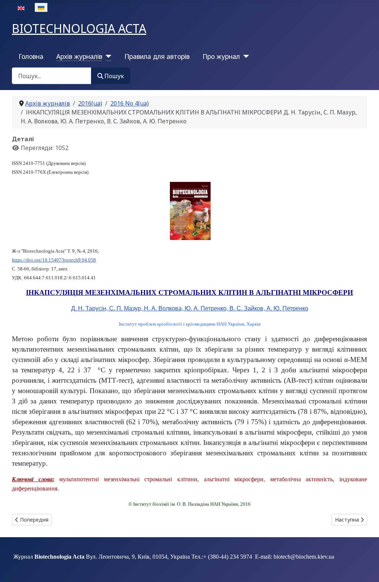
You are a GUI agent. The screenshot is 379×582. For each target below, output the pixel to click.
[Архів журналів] (106, 56)
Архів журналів (79, 56)
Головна (31, 56)
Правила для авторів (157, 56)
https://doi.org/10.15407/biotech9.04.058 (54, 260)
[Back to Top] (366, 568)
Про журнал (221, 56)
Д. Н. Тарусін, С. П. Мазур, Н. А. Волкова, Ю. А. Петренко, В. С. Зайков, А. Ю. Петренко (189, 308)
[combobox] (51, 75)
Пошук (114, 76)
